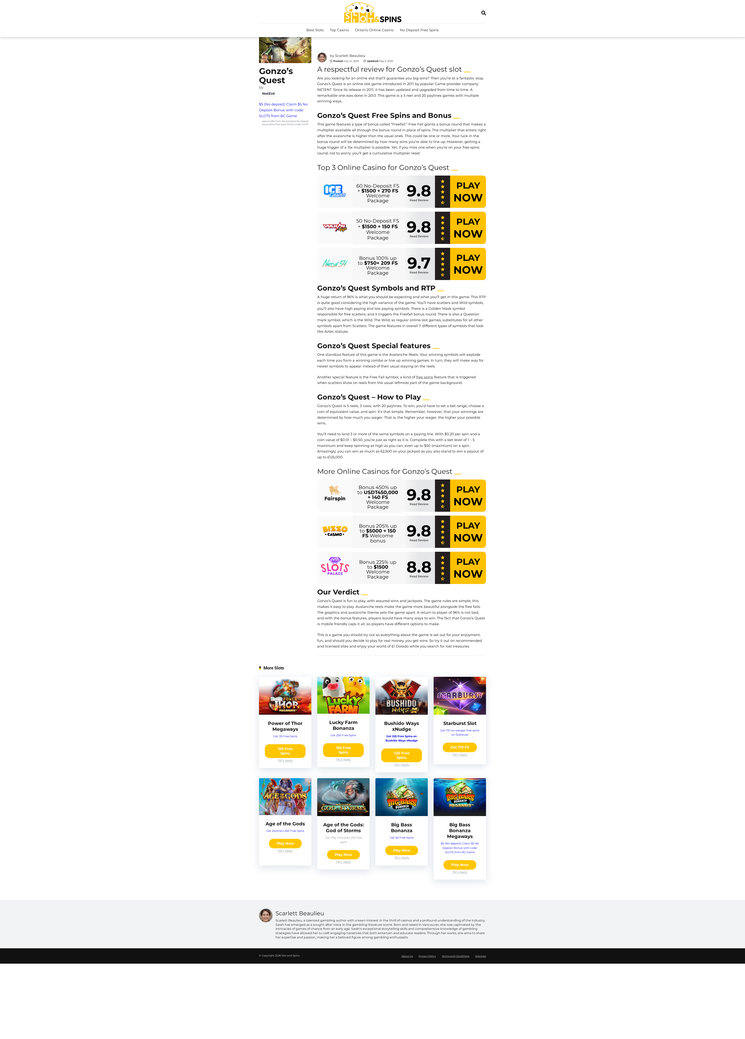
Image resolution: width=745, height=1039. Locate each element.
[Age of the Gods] (285, 814)
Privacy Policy (427, 956)
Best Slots (315, 30)
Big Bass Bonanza (401, 827)
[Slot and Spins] (372, 12)
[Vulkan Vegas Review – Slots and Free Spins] (335, 228)
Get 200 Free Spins (343, 735)
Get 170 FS (459, 747)
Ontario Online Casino (374, 30)
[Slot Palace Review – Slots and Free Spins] (335, 568)
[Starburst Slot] (460, 713)
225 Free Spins (401, 755)
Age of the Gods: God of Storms (343, 827)
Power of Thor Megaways (285, 726)
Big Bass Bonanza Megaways (460, 830)
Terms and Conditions (455, 956)
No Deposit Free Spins (419, 30)
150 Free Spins (285, 751)
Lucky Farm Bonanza (343, 725)
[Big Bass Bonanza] (401, 815)
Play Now (285, 843)
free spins (424, 377)
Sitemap (480, 956)
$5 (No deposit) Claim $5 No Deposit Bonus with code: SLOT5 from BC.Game (283, 110)
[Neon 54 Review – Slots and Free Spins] (335, 264)
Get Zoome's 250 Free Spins (285, 830)
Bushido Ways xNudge (401, 726)
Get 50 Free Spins (402, 837)
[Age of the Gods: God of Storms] (343, 815)
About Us (407, 956)
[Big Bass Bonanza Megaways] (460, 815)
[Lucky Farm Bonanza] (343, 712)
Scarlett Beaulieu (350, 56)
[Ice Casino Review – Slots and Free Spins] (335, 192)
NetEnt (268, 93)
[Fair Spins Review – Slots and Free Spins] (335, 495)
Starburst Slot (459, 723)
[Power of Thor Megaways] (285, 713)
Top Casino (339, 30)
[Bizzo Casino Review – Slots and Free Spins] (335, 532)
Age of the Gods (285, 824)
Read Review (419, 200)
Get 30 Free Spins (285, 736)
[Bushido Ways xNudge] (401, 713)
